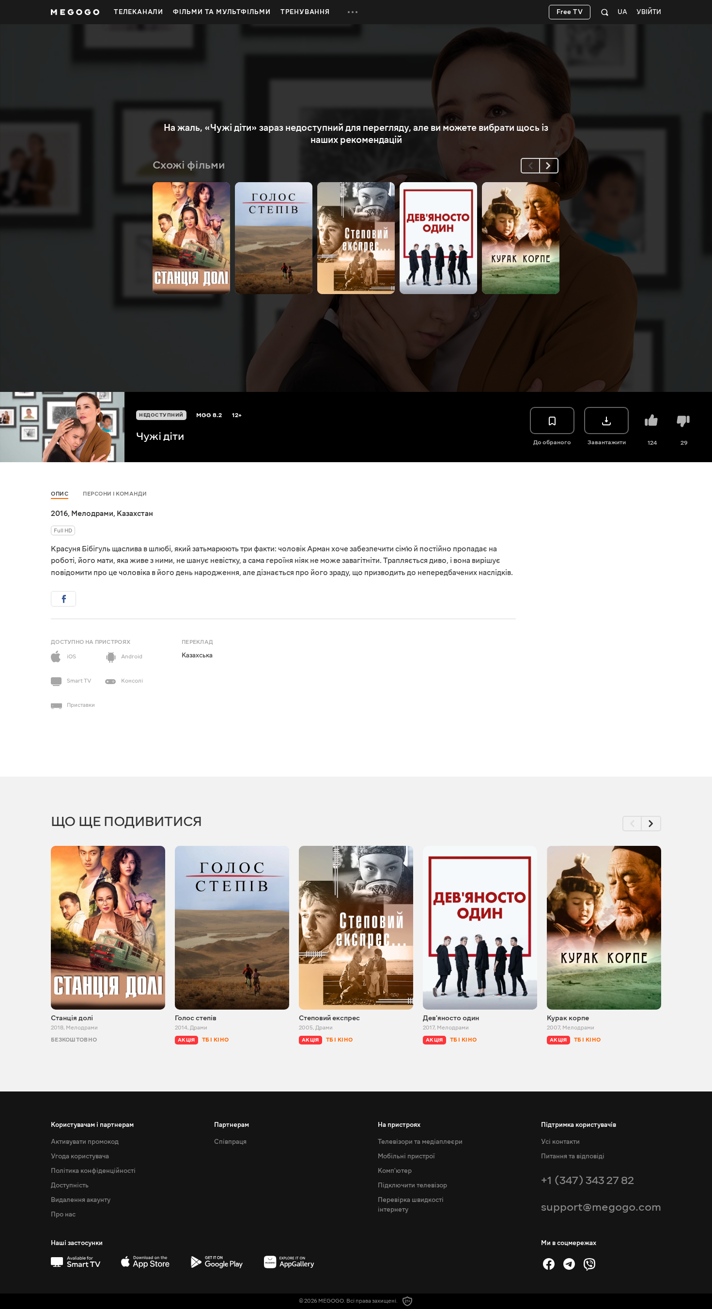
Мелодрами (92, 513)
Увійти (648, 12)
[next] (548, 165)
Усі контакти (560, 1142)
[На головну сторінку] (75, 12)
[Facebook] (549, 1264)
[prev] (530, 165)
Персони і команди (115, 494)
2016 (59, 513)
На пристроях (399, 1125)
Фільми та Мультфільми (222, 12)
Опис (59, 494)
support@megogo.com (601, 1207)
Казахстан (135, 513)
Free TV (570, 12)
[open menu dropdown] (353, 12)
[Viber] (589, 1264)
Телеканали (138, 12)
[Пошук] (605, 12)
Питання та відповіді (572, 1156)
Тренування (305, 12)
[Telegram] (569, 1264)
